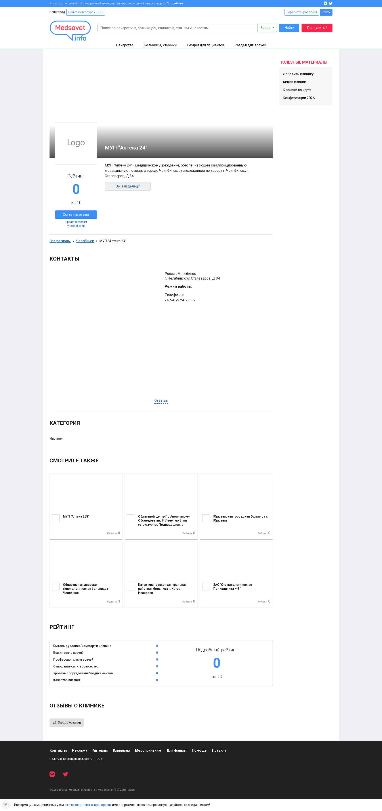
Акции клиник (294, 82)
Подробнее (175, 3)
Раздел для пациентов (205, 45)
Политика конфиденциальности (71, 758)
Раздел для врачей (250, 45)
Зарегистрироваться (301, 12)
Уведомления (69, 722)
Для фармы (176, 750)
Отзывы (161, 400)
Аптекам (100, 750)
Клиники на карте (297, 90)
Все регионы (60, 241)
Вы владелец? (128, 186)
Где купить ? (317, 28)
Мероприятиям (148, 750)
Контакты (58, 750)
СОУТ (100, 758)
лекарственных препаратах (91, 805)
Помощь (199, 750)
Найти (289, 28)
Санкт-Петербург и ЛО (84, 12)
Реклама (79, 750)
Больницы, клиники (160, 45)
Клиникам (121, 750)
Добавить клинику (298, 74)
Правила (219, 750)
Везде (265, 28)
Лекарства (125, 45)
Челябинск (85, 241)
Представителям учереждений (76, 223)
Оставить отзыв (76, 214)
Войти (326, 12)
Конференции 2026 (299, 98)
